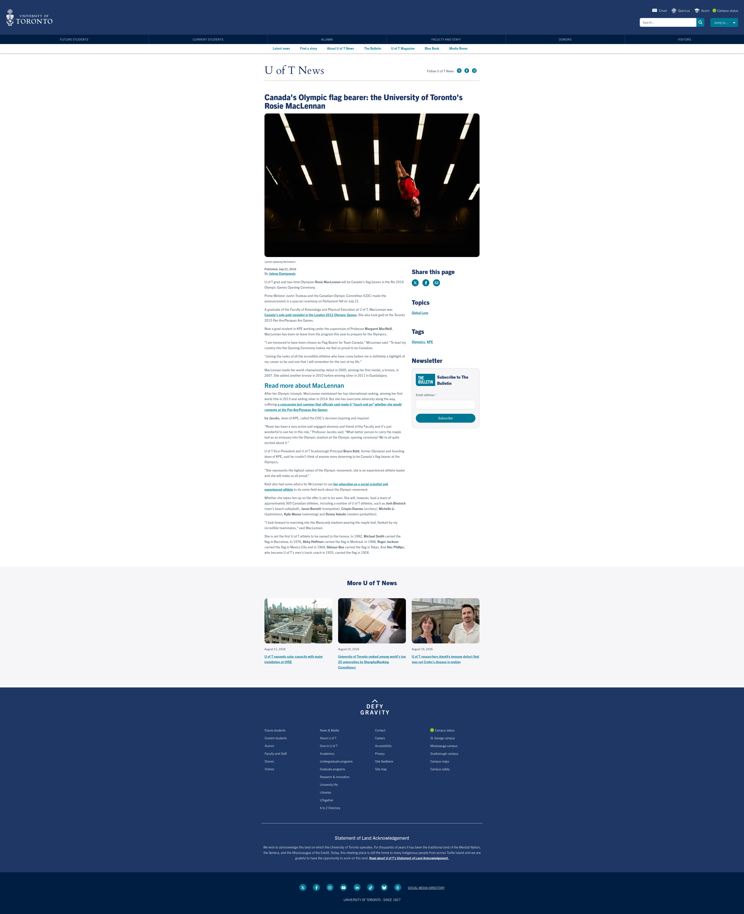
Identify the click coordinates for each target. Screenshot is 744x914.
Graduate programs (332, 769)
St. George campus (442, 738)
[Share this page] (436, 282)
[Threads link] (397, 887)
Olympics (418, 342)
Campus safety (440, 769)
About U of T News (340, 48)
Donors (565, 39)
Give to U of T (329, 746)
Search (700, 22)
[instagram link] (474, 70)
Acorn (705, 10)
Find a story (308, 48)
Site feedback (384, 761)
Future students (74, 39)
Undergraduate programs (336, 761)
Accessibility (383, 746)
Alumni (327, 39)
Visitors (684, 39)
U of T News (294, 71)
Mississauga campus (443, 746)
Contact (380, 730)
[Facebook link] (466, 70)
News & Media (329, 730)
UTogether (326, 800)
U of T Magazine (403, 48)
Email (663, 10)
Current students (208, 39)
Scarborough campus (444, 753)
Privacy (380, 753)
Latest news (281, 48)
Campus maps (439, 761)
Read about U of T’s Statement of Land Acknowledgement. (409, 858)
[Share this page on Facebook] (425, 282)
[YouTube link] (343, 887)
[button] (724, 22)
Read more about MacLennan (304, 385)
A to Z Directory (330, 808)
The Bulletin (372, 48)
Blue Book (432, 48)
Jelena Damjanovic (282, 273)
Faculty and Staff (446, 39)
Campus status (727, 10)
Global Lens (420, 313)
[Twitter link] (459, 70)
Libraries (325, 792)
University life (329, 784)
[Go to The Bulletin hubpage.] (425, 380)
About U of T (328, 738)
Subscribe (445, 418)
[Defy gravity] (374, 706)
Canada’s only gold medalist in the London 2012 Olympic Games (310, 315)
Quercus (684, 10)
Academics (327, 753)
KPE (430, 342)
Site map (381, 769)
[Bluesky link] (384, 887)
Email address (425, 395)
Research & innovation (335, 777)
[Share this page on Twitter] (415, 282)
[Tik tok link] (370, 887)
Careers (380, 738)
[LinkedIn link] (357, 887)
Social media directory (426, 888)
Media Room (458, 48)
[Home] (30, 17)
